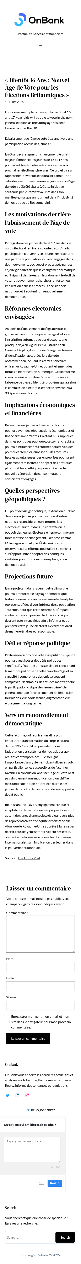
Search (65, 1237)
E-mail (10, 978)
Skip (41, 1183)
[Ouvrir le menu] (40, 46)
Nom (9, 959)
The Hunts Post (29, 858)
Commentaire (17, 913)
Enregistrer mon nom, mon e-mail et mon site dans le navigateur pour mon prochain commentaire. (41, 1021)
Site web (12, 997)
